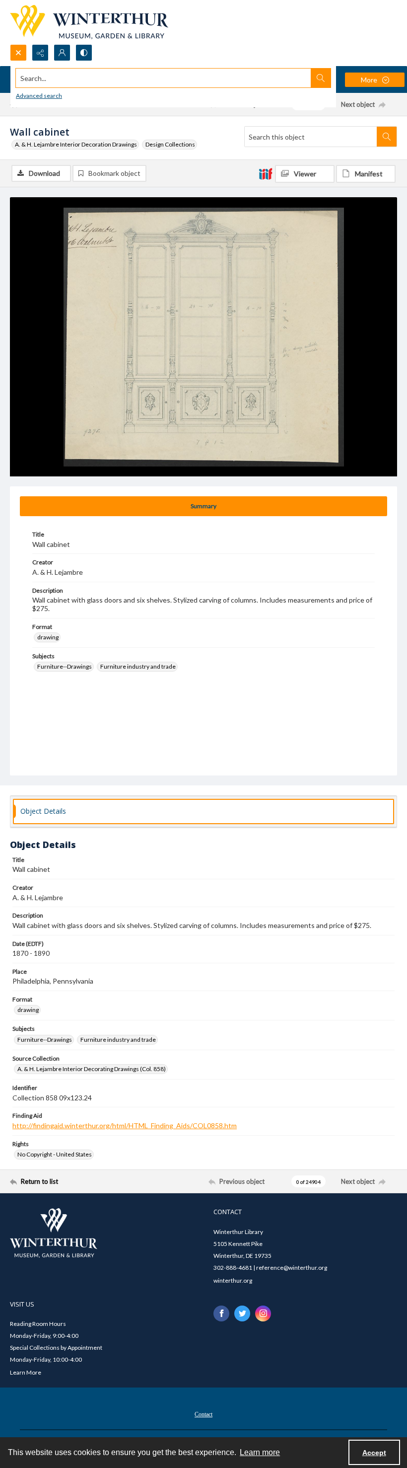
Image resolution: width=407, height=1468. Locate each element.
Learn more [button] (260, 1452)
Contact (203, 1414)
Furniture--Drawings (64, 666)
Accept (374, 1453)
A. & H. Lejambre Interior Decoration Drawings (76, 144)
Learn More (25, 1372)
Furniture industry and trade (138, 666)
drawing (48, 637)
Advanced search (39, 95)
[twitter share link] (242, 1313)
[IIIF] (265, 173)
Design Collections (170, 144)
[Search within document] (387, 137)
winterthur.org (232, 1280)
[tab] (203, 506)
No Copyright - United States (54, 1154)
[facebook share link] (221, 1313)
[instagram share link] (263, 1313)
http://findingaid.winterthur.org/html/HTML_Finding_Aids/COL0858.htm (124, 1125)
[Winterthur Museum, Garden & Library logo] (89, 22)
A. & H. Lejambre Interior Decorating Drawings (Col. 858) (91, 1069)
